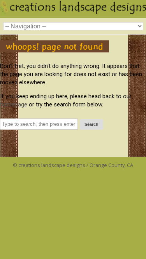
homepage (13, 104)
